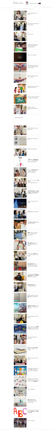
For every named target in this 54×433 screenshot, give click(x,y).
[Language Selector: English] (14, 2)
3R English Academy (18, 3)
